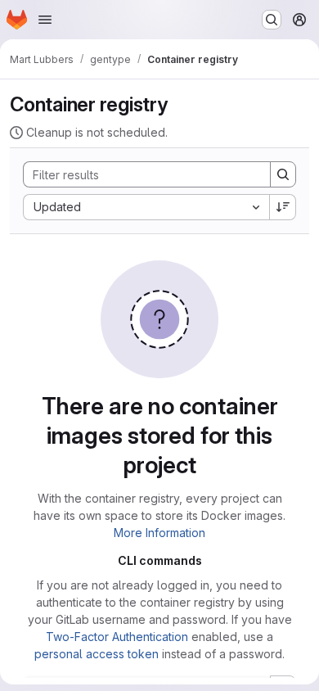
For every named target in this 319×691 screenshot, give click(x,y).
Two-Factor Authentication (117, 637)
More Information (159, 533)
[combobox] (146, 207)
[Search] (283, 174)
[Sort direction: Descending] (283, 207)
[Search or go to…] (271, 19)
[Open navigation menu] (45, 20)
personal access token (96, 654)
